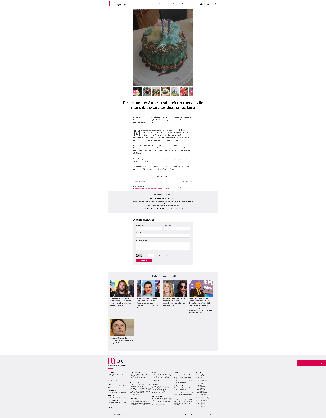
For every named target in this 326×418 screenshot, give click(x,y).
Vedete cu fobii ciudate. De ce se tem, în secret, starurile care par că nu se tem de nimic (174, 302)
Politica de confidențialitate (190, 414)
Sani (141, 401)
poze (174, 187)
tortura (185, 187)
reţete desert (140, 188)
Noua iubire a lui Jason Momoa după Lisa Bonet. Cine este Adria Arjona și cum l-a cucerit (120, 302)
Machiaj (137, 401)
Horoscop (167, 3)
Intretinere (158, 400)
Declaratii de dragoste (143, 379)
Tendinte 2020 (156, 380)
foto (160, 187)
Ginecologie (155, 388)
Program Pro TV (141, 393)
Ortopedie (161, 392)
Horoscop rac (199, 385)
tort (177, 187)
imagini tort (159, 188)
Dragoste (132, 374)
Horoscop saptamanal (202, 408)
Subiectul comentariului (144, 233)
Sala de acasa (162, 404)
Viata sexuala (145, 374)
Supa (182, 376)
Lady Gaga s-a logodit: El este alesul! (163, 211)
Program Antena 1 (135, 394)
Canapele (187, 389)
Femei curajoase (183, 394)
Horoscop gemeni (201, 388)
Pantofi (169, 376)
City (174, 3)
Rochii (134, 400)
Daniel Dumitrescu (164, 176)
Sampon (132, 403)
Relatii (131, 376)
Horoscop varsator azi (202, 400)
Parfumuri (143, 400)
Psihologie (168, 386)
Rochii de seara (160, 374)
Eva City (110, 407)
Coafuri (132, 401)
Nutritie (160, 401)
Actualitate (177, 398)
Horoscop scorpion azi (202, 397)
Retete (158, 3)
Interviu (182, 400)
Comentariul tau (141, 240)
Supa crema (187, 377)
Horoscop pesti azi (201, 402)
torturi (135, 188)
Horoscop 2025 (200, 376)
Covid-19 (187, 403)
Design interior (185, 391)
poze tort (147, 188)
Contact (216, 414)
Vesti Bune (181, 403)
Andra (141, 389)
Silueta (163, 403)
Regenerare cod (171, 256)
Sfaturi (110, 384)
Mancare (176, 374)
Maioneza (186, 379)
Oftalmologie (162, 391)
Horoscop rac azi (200, 389)
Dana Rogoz (147, 388)
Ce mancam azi (181, 382)
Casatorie (144, 376)
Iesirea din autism (181, 401)
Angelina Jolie (139, 388)
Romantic (138, 374)
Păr (131, 400)
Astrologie (198, 382)
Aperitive (176, 379)
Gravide (176, 394)
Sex (149, 376)
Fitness (157, 398)
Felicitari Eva (112, 390)
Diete (153, 398)
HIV (156, 392)
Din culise (176, 400)
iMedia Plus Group (123, 414)
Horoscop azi (199, 377)
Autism (190, 394)
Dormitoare (177, 391)
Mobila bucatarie (178, 388)
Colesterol (170, 388)
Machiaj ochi (146, 403)
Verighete (154, 379)
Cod (137, 253)
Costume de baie (161, 376)
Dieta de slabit (167, 401)
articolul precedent (140, 182)
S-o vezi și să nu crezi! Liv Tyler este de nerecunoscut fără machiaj (163, 208)
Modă (154, 372)
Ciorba (185, 374)
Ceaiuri (159, 386)
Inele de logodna (166, 377)
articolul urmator (186, 182)
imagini (180, 187)
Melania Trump (145, 391)
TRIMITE (144, 261)
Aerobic (164, 400)
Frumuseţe (133, 398)
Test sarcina (166, 389)
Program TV (133, 393)
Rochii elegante (156, 377)
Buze (136, 403)
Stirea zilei (188, 400)
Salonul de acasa (145, 404)
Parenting (176, 392)
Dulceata (187, 376)
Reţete (176, 372)
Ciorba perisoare (178, 380)
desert (156, 187)
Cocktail (181, 377)
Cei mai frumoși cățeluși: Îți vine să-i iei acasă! (163, 198)
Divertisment (134, 383)
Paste (180, 374)
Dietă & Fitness (157, 396)
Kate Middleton (143, 385)
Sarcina (154, 386)
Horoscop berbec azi (201, 406)
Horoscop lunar (200, 383)
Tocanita (176, 377)
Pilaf (191, 379)
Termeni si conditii (203, 414)
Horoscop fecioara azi (202, 393)
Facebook (147, 187)
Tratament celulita (135, 404)
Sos (192, 374)
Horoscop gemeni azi (201, 391)
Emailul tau (168, 225)
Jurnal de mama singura (186, 392)
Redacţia (211, 414)
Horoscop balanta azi (202, 405)
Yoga (153, 400)
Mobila (182, 389)
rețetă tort (166, 188)
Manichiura (146, 401)
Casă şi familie (178, 386)
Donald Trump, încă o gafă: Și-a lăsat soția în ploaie (163, 206)
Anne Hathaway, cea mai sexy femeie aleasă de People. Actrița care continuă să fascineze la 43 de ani (148, 303)
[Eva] (113, 2)
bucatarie (169, 187)
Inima (162, 386)
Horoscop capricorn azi (202, 396)
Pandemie (176, 404)
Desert (181, 379)
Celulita (140, 403)
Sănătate (155, 384)
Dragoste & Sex (135, 372)
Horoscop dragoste (201, 379)
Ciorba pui (187, 380)
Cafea (179, 376)
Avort (168, 391)
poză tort (153, 188)
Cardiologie (155, 391)
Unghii (138, 400)
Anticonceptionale (157, 389)
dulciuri (152, 187)
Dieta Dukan (163, 398)
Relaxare (169, 398)
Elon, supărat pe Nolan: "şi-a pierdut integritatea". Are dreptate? (121, 340)
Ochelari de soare (163, 379)
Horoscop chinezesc (201, 380)
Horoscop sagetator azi (202, 399)
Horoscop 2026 (200, 374)
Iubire (139, 376)
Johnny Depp (140, 386)
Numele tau (140, 225)
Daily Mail (167, 166)
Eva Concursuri (113, 401)
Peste (188, 374)
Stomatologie (162, 388)
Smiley (137, 389)
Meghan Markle (134, 385)
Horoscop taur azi (201, 394)
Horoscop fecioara (201, 386)
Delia (145, 389)
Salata (175, 376)
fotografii (164, 187)
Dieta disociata (156, 403)
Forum (181, 3)
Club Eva (111, 372)
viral (188, 187)
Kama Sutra (133, 377)
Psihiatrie (167, 392)
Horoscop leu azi (200, 403)
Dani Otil (132, 389)
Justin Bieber (137, 391)
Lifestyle (149, 3)
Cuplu (135, 376)
